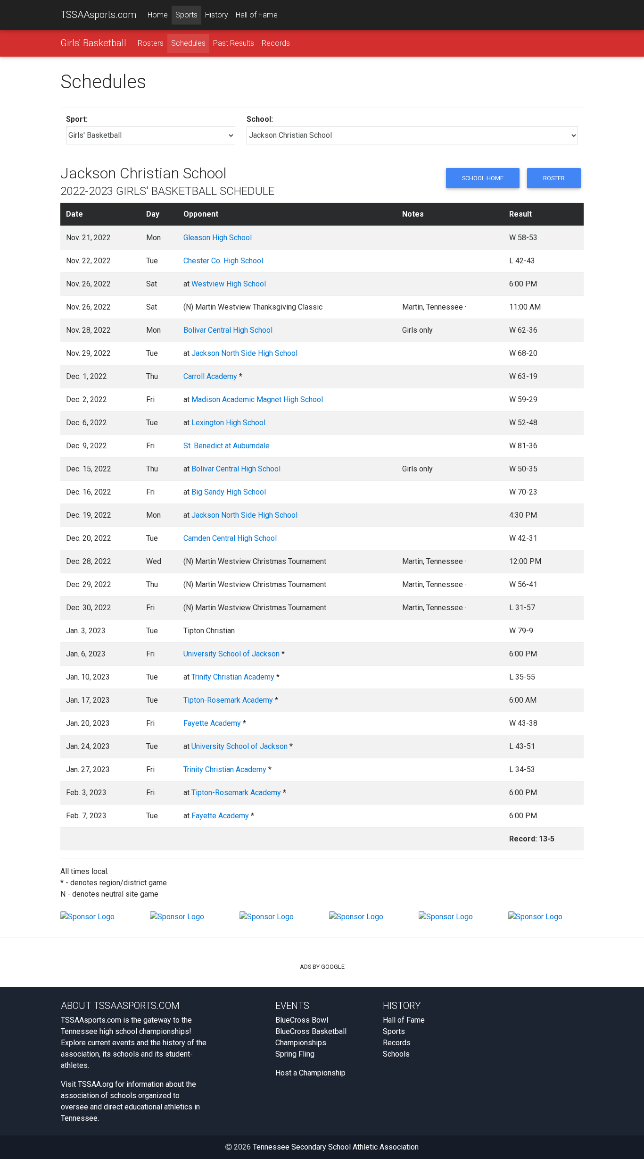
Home (158, 14)
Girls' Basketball (93, 43)
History (216, 14)
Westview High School (228, 283)
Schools (396, 1054)
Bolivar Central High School (227, 330)
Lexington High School (228, 422)
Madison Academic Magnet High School (257, 399)
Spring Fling (294, 1054)
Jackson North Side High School (244, 353)
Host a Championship (310, 1072)
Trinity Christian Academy (232, 676)
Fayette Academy (212, 723)
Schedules (188, 43)
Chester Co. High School (223, 260)
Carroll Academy (210, 376)
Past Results (233, 43)
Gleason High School (217, 237)
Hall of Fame (257, 14)
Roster (554, 178)
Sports (186, 14)
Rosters (151, 43)
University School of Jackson (231, 653)
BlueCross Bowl (301, 1020)
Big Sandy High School (228, 491)
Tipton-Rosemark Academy (228, 700)
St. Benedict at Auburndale (226, 445)
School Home (483, 178)
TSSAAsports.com (98, 14)
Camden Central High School (230, 538)
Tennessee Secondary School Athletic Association (336, 1146)
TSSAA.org (95, 1084)
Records (276, 43)
